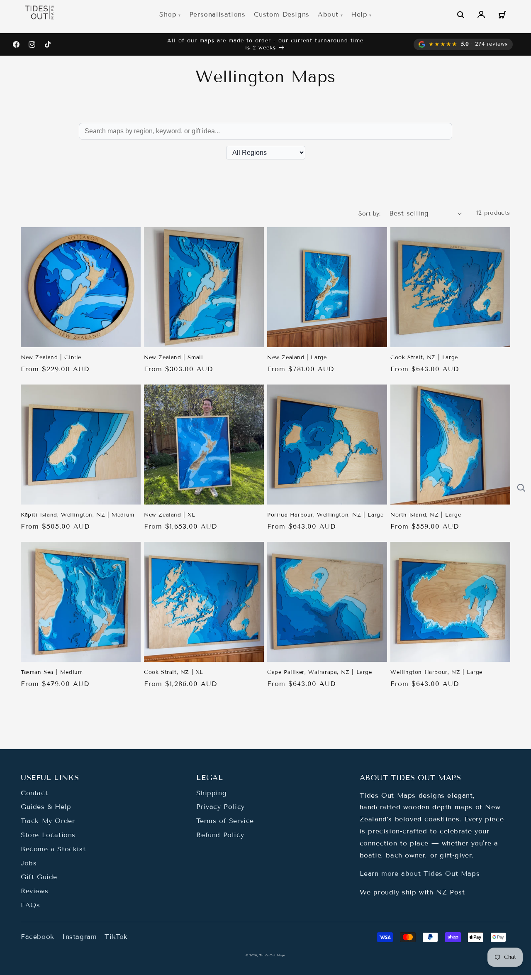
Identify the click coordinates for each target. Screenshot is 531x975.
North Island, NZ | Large (425, 515)
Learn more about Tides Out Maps (420, 873)
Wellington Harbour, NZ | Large (436, 672)
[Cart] (502, 14)
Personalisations (217, 14)
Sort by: (369, 213)
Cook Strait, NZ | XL (173, 672)
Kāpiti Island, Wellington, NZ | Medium (77, 515)
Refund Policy (220, 835)
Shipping (211, 793)
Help (359, 14)
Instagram (79, 937)
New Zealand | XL (169, 515)
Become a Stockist (53, 849)
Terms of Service (225, 821)
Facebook (37, 937)
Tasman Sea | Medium (52, 672)
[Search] (460, 14)
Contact (34, 793)
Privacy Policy (220, 807)
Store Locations (48, 835)
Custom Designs (281, 14)
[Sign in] (481, 14)
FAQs (30, 905)
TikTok (116, 937)
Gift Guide (39, 877)
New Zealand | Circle (51, 357)
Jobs (29, 863)
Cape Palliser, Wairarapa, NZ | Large (319, 672)
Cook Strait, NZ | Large (424, 357)
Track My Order (48, 821)
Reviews (34, 891)
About (328, 14)
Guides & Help (46, 807)
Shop (167, 14)
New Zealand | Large (296, 357)
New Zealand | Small (173, 357)
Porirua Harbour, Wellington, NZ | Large (325, 515)
